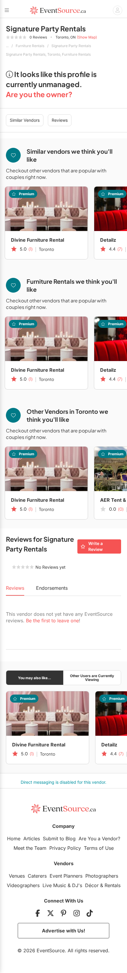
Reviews (60, 120)
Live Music (54, 885)
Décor (92, 885)
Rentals (113, 885)
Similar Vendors (25, 120)
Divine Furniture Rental (37, 240)
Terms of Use (99, 848)
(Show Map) (87, 37)
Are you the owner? (39, 94)
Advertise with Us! (63, 931)
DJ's (77, 885)
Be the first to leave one (52, 620)
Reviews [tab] (15, 588)
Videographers (23, 885)
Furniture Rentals (30, 46)
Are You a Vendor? (99, 838)
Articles (31, 838)
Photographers (101, 876)
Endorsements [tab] (52, 588)
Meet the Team (30, 848)
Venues (17, 876)
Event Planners (66, 876)
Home (13, 838)
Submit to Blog (59, 838)
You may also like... (34, 678)
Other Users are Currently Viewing (92, 678)
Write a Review (95, 546)
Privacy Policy (65, 848)
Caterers (37, 876)
